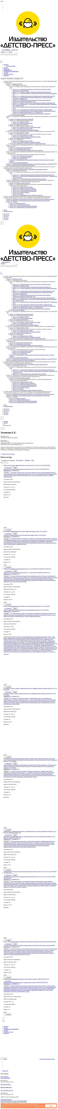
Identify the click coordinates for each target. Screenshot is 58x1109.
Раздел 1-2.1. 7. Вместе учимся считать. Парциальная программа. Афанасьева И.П (34, 103)
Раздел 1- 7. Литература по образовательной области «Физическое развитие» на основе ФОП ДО (32, 164)
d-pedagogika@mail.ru (6, 1099)
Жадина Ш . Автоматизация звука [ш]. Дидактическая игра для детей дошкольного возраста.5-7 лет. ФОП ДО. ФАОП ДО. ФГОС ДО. (29, 645)
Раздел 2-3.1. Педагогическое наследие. (20, 183)
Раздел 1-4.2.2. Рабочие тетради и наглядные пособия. (26, 136)
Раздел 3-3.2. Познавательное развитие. (20, 204)
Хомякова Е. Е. (16, 470)
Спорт (5, 210)
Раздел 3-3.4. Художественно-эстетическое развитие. (23, 207)
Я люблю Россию (8, 211)
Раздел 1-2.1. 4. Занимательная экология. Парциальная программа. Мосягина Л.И (34, 96)
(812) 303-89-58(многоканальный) (5, 1077)
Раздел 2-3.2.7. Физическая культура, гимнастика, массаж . (28, 195)
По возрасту (17, 78)
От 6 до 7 (6, 219)
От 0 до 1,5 (6, 214)
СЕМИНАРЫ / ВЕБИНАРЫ (11, 71)
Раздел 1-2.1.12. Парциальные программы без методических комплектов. (31, 113)
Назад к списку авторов (8, 454)
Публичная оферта (22, 1101)
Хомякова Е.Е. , (8, 470)
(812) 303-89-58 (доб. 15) (7, 1090)
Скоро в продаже (11, 66)
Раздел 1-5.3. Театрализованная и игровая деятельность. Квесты (26, 150)
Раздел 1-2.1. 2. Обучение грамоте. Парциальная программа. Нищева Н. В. (32, 92)
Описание (6, 472)
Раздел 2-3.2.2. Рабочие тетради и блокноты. (24, 188)
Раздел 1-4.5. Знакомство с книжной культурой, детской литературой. (28, 143)
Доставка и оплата (8, 74)
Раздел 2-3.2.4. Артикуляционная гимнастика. (24, 191)
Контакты (6, 75)
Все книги (6, 68)
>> (4, 1021)
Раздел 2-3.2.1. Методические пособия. (23, 187)
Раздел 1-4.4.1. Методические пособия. (23, 141)
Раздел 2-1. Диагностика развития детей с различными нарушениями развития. (27, 169)
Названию (12, 460)
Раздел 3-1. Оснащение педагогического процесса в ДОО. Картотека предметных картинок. (30, 199)
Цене (32, 460)
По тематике (10, 78)
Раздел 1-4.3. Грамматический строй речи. (20, 138)
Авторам (6, 72)
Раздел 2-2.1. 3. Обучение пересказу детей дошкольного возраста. (29, 179)
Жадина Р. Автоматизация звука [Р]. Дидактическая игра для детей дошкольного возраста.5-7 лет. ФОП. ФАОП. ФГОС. (30, 644)
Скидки (6, 67)
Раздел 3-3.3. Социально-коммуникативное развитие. (23, 206)
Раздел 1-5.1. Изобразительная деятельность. (21, 147)
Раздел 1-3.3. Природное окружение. (19, 124)
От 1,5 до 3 (6, 215)
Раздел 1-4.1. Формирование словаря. (19, 132)
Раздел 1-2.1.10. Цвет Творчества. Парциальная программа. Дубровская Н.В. (32, 109)
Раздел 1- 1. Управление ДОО (14, 84)
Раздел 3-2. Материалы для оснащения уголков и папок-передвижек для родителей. (28, 200)
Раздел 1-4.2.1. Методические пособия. (23, 135)
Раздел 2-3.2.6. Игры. (18, 193)
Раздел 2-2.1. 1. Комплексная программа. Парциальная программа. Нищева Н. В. (33, 174)
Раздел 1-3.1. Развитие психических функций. (21, 119)
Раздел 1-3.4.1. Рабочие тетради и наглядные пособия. (26, 127)
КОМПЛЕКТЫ (8, 70)
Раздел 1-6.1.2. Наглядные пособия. (22, 157)
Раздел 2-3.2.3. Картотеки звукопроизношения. (25, 189)
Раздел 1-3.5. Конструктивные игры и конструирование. (24, 130)
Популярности (20, 460)
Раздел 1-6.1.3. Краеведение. (20, 158)
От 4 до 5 (6, 218)
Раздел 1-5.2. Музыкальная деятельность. (20, 149)
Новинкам (27, 460)
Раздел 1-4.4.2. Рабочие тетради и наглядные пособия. (26, 142)
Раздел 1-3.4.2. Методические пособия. (23, 128)
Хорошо (50, 1105)
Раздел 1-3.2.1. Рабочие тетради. (21, 122)
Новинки (6, 64)
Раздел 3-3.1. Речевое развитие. (18, 203)
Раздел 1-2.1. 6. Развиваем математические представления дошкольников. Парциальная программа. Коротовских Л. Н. (32, 101)
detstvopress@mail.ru (6, 1084)
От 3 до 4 (6, 216)
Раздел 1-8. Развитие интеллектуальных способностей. (21, 165)
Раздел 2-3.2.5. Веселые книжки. (21, 192)
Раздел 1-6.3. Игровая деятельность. (19, 162)
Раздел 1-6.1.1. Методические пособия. (23, 155)
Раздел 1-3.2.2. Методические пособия (22, 123)
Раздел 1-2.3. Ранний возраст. (17, 115)
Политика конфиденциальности (9, 1101)
